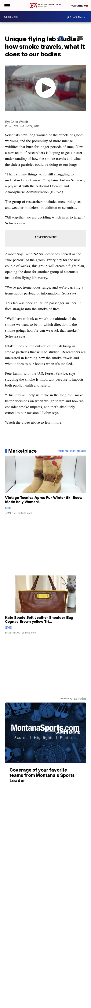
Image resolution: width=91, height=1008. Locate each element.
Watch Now (78, 5)
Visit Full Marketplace (72, 450)
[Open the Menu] (7, 5)
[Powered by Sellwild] (80, 698)
